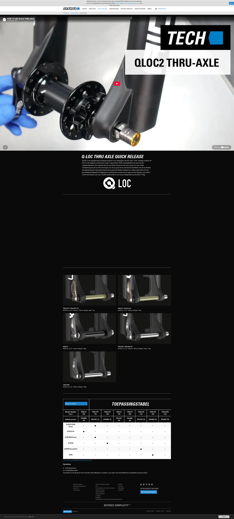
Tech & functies (74, 13)
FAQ (97, 486)
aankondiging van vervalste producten (127, 3)
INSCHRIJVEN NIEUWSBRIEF (148, 492)
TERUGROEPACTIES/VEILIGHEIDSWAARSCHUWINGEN (109, 499)
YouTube (120, 486)
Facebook (120, 490)
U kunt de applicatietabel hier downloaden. (77, 460)
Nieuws (120, 484)
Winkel (149, 9)
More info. (31, 517)
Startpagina (66, 13)
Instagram (121, 488)
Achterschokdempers (79, 486)
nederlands (162, 8)
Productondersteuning (102, 484)
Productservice (100, 492)
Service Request (100, 494)
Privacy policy (160, 511)
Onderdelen (76, 490)
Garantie (98, 497)
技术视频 (98, 495)
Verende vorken (77, 484)
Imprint (168, 511)
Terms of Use (150, 511)
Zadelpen (76, 488)
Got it (223, 517)
